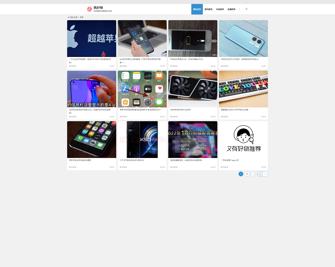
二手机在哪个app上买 (230, 160)
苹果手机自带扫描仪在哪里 (80, 160)
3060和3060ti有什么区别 (180, 110)
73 (247, 174)
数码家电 (209, 9)
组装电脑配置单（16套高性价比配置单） (186, 160)
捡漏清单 (232, 9)
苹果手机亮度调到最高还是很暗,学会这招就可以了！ (141, 110)
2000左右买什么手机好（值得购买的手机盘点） (240, 59)
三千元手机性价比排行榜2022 (132, 160)
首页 (81, 17)
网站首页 (197, 9)
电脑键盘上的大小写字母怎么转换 (234, 110)
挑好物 (98, 7)
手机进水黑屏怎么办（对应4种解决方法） (187, 59)
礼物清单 (220, 9)
